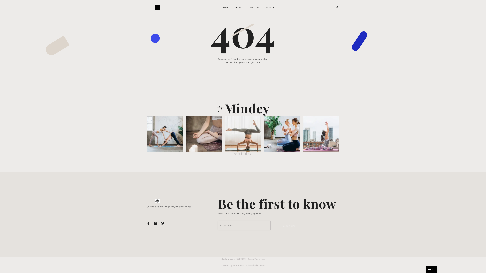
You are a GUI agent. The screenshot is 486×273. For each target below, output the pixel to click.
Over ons (254, 7)
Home (225, 7)
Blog (238, 7)
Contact (272, 7)
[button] (337, 7)
